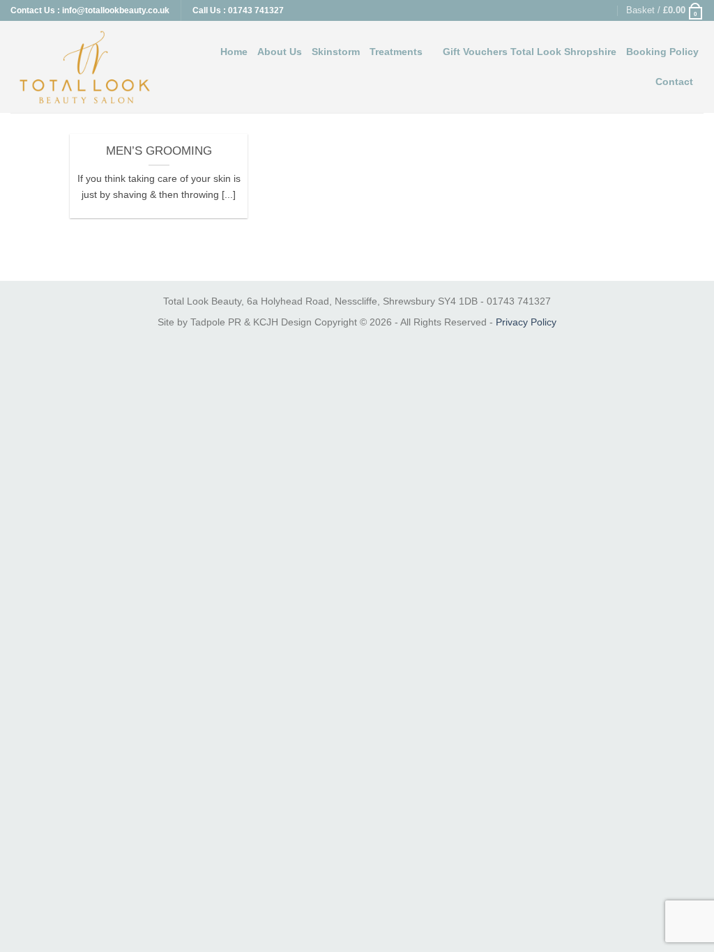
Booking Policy (662, 51)
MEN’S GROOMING (159, 151)
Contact (674, 81)
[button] (665, 10)
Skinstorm (336, 51)
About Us (279, 51)
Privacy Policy (526, 322)
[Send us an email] (606, 10)
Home (234, 51)
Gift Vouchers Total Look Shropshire (529, 51)
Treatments (396, 51)
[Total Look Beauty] (84, 67)
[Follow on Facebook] (579, 10)
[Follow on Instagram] (592, 10)
